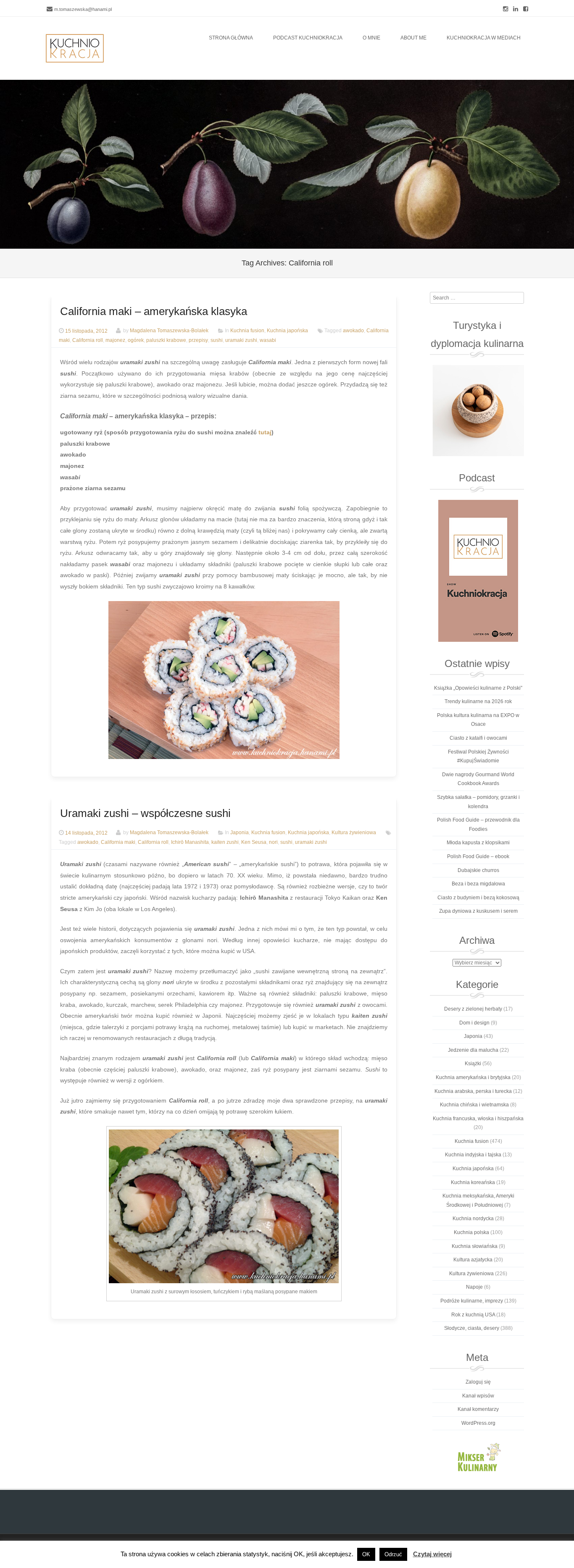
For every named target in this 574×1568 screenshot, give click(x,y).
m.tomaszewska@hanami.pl (83, 9)
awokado (353, 331)
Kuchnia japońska (287, 331)
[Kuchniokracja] (74, 48)
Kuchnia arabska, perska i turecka (473, 1091)
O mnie (371, 38)
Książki (473, 1063)
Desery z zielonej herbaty (473, 1009)
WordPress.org (478, 1423)
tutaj (264, 432)
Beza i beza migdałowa (478, 884)
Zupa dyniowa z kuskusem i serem (478, 911)
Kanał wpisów (478, 1396)
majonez (115, 340)
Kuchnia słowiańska (475, 1246)
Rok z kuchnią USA (473, 1315)
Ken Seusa (253, 843)
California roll (87, 340)
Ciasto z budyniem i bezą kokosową (478, 898)
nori (273, 843)
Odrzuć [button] (393, 1554)
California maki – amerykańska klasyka (153, 311)
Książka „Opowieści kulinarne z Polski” (478, 688)
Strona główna (231, 38)
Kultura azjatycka (472, 1260)
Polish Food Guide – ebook (478, 856)
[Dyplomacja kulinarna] (478, 410)
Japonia (239, 833)
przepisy (198, 340)
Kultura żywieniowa (354, 833)
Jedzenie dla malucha (473, 1050)
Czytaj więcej (432, 1553)
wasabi (268, 340)
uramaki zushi (241, 340)
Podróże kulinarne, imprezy (471, 1301)
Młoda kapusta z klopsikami (478, 843)
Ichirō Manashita (190, 843)
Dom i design (474, 1023)
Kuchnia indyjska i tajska (473, 1155)
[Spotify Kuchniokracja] (478, 571)
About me (413, 38)
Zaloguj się (478, 1382)
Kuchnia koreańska (473, 1182)
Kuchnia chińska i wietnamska (474, 1105)
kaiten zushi (225, 843)
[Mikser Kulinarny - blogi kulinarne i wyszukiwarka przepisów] (478, 1457)
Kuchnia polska (471, 1232)
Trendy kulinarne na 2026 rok (478, 701)
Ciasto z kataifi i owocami (478, 738)
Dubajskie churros (478, 870)
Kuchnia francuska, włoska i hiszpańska (478, 1119)
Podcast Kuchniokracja (307, 38)
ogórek (136, 340)
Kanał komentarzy (478, 1409)
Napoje (474, 1287)
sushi (217, 340)
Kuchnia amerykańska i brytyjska (473, 1077)
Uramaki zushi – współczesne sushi (145, 813)
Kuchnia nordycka (473, 1218)
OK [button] (366, 1554)
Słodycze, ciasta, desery (471, 1328)
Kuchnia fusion (247, 331)
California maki (118, 843)
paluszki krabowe (166, 340)
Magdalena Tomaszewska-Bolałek (169, 331)
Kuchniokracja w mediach (484, 38)
